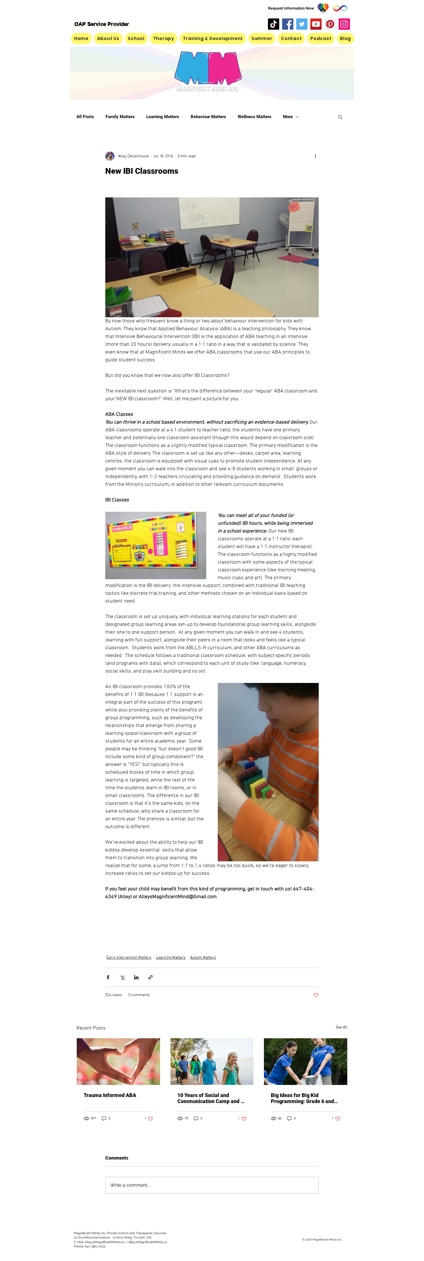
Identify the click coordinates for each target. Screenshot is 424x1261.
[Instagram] (344, 24)
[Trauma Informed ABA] (118, 1061)
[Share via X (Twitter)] (122, 977)
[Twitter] (301, 24)
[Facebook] (287, 24)
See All (342, 1027)
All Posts (85, 116)
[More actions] (315, 156)
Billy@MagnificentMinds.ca (148, 1242)
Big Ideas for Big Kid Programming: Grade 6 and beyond (302, 1098)
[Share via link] (150, 977)
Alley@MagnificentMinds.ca (104, 1242)
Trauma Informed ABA (110, 1095)
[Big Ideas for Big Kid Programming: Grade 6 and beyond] (305, 1061)
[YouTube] (316, 24)
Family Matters (120, 116)
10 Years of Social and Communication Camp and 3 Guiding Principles (210, 1098)
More (288, 116)
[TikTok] (273, 24)
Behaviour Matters (208, 116)
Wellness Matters (254, 116)
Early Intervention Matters (128, 957)
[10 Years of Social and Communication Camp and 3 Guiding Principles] (212, 1061)
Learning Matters (162, 116)
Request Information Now (291, 8)
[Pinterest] (330, 24)
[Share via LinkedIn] (136, 977)
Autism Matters (203, 957)
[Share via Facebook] (108, 977)
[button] (261, 38)
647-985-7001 (95, 1246)
